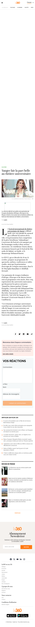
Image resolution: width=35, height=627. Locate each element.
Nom (4, 387)
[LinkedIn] (21, 559)
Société (26, 7)
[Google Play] (22, 615)
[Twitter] (14, 559)
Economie (19, 7)
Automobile (4, 578)
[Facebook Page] (11, 559)
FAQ (3, 597)
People (3, 579)
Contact (3, 599)
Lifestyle (4, 581)
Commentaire (7, 367)
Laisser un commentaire (17, 403)
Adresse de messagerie (11, 394)
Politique (12, 7)
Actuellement (5, 7)
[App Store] (11, 615)
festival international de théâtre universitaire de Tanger (19, 230)
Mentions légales (5, 604)
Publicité (4, 590)
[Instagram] (24, 559)
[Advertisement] (17, 86)
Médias (3, 576)
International (4, 572)
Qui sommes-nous (6, 588)
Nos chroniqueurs (6, 583)
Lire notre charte (8, 354)
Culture (4, 167)
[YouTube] (17, 559)
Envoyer (26, 547)
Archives (4, 592)
